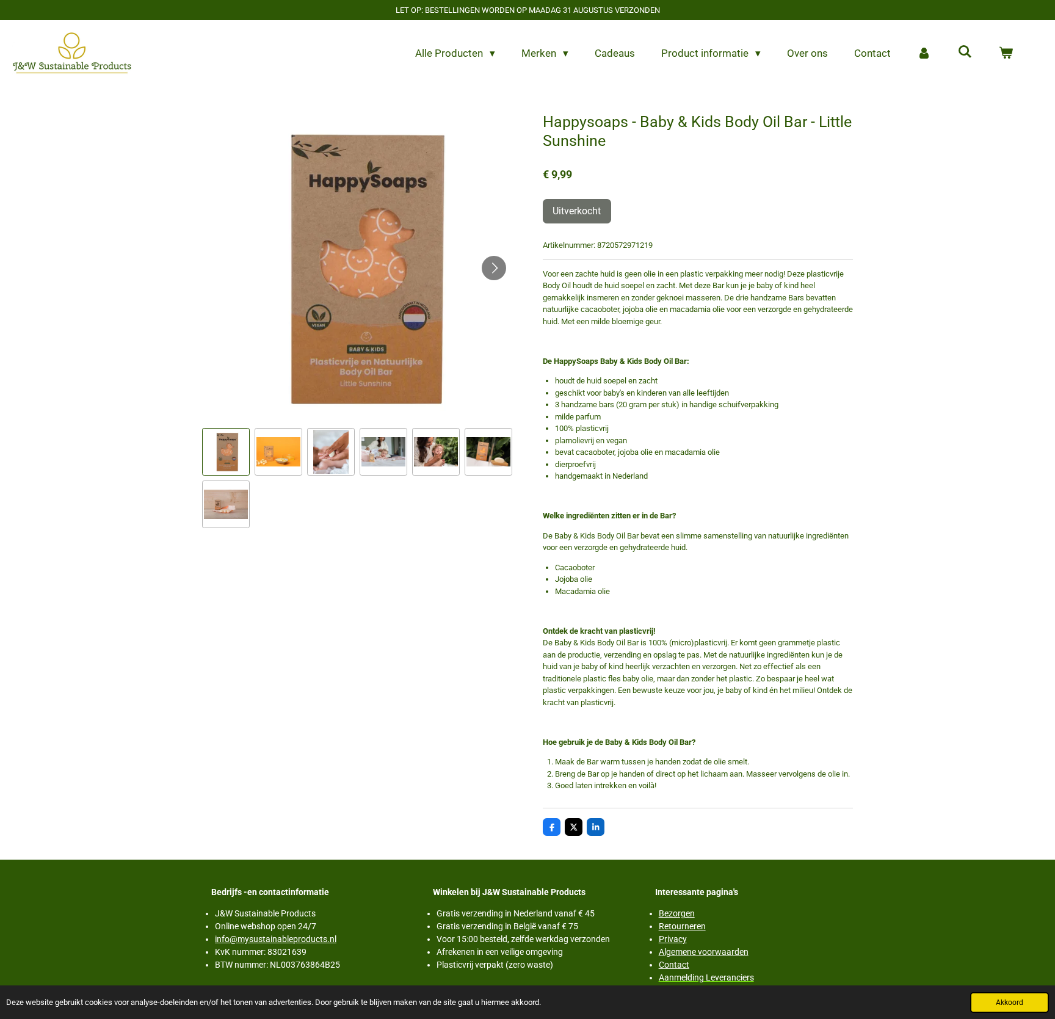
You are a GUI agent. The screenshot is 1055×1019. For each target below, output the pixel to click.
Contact (674, 965)
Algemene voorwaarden (704, 952)
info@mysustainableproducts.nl (275, 939)
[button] (226, 452)
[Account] (924, 54)
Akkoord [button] (1009, 1002)
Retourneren (682, 926)
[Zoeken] (965, 52)
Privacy (673, 939)
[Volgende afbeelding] (494, 268)
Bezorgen (677, 913)
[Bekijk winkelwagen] (1005, 54)
